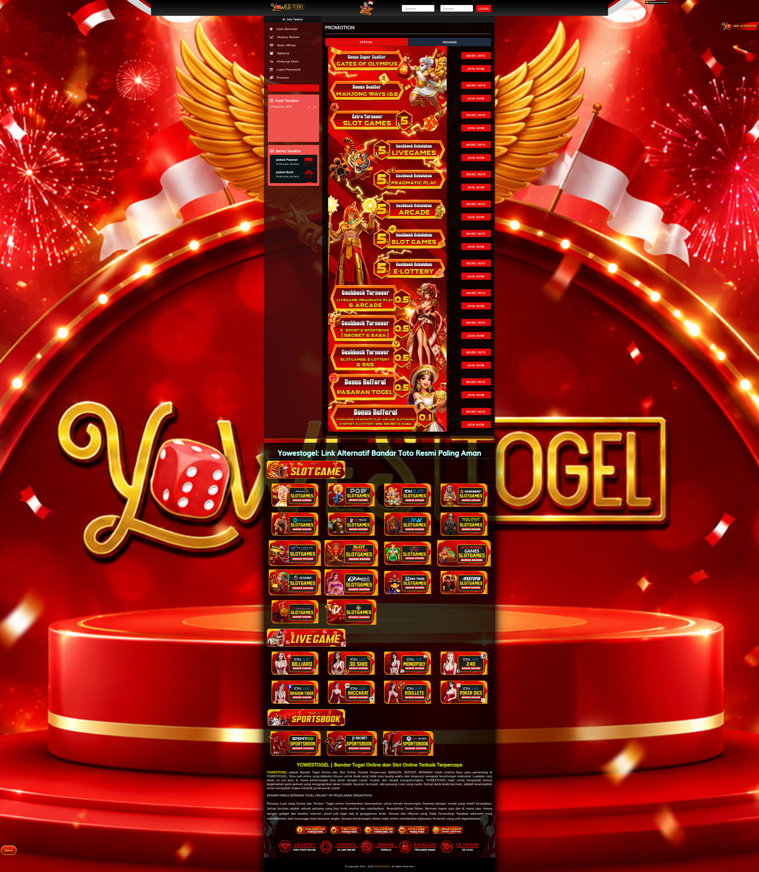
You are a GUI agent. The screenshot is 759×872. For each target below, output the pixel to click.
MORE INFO (476, 56)
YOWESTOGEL (382, 866)
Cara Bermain (286, 28)
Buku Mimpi (285, 45)
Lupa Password (287, 69)
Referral (282, 53)
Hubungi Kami (287, 61)
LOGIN (483, 8)
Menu (8, 850)
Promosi (282, 77)
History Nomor (287, 36)
